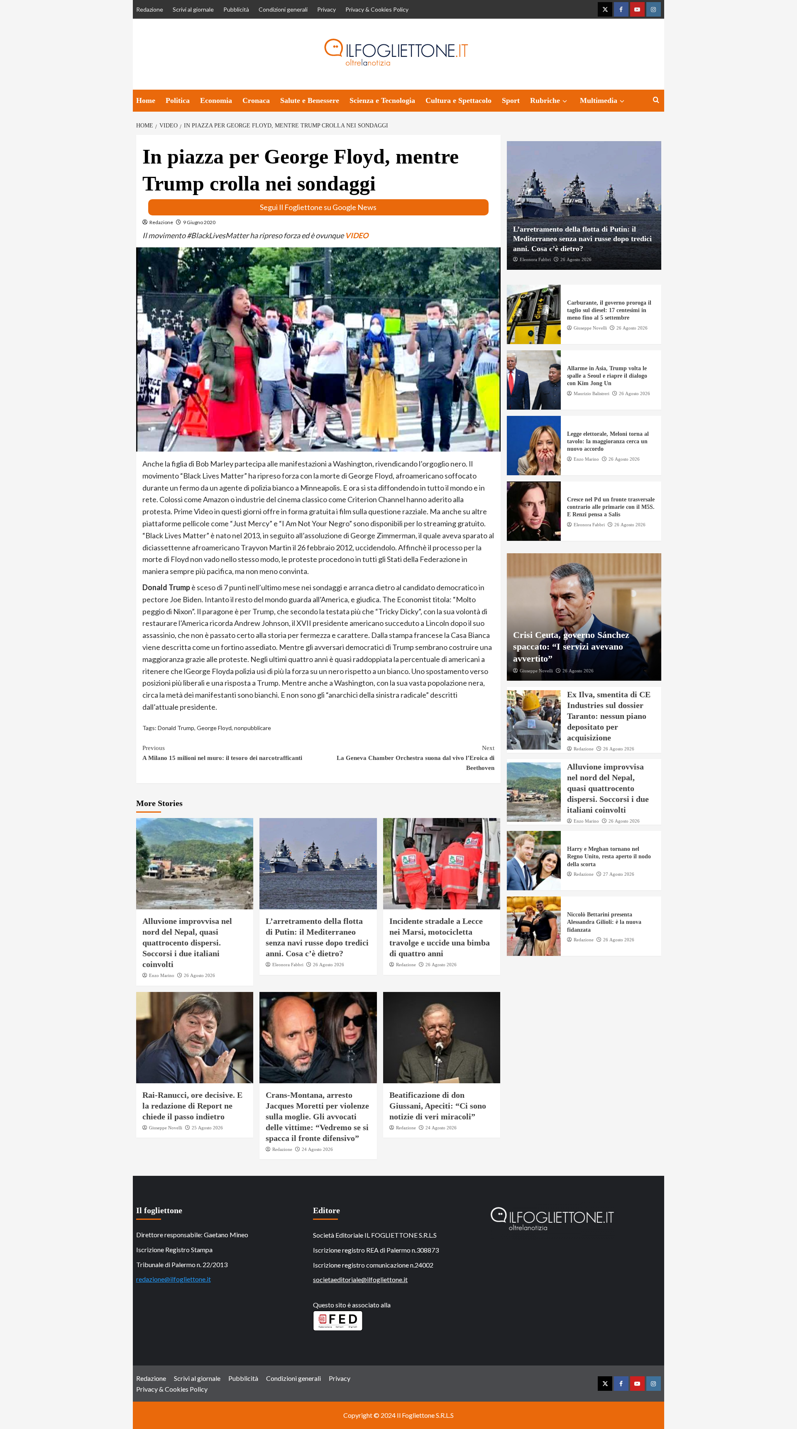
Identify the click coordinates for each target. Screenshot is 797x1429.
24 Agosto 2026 (317, 1149)
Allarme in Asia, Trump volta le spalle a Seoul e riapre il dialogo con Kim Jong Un (607, 376)
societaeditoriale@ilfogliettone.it (360, 1279)
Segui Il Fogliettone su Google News (318, 207)
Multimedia (598, 100)
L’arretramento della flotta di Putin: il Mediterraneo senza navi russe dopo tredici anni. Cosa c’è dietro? (582, 239)
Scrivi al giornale (193, 9)
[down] (565, 101)
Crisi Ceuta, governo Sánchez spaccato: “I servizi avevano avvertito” (571, 647)
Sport (511, 100)
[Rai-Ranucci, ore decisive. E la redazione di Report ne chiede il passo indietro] (195, 1037)
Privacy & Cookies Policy (376, 9)
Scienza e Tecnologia (382, 100)
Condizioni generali (283, 9)
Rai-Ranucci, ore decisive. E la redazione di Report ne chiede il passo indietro (192, 1105)
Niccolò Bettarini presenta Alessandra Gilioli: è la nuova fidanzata (604, 922)
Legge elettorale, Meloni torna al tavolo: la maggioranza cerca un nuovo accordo (608, 441)
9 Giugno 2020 (199, 222)
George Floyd (214, 727)
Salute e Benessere (309, 100)
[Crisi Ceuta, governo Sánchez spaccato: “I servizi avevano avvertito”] (584, 617)
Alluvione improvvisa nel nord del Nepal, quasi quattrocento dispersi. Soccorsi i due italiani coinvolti (187, 942)
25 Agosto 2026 (207, 1127)
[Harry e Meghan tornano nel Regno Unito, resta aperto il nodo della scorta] (534, 861)
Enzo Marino (161, 975)
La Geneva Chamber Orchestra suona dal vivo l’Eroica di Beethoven (415, 758)
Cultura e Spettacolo (458, 100)
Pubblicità (236, 9)
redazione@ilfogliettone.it (173, 1279)
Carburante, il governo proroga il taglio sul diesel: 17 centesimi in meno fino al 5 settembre (609, 310)
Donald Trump (176, 727)
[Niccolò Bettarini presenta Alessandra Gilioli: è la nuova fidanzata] (534, 926)
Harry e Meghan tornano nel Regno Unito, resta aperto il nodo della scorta (609, 856)
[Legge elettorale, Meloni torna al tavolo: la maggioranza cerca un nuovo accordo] (534, 446)
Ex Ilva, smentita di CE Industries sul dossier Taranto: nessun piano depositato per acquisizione (608, 716)
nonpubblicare (252, 727)
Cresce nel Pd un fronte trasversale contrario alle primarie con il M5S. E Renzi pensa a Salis (611, 507)
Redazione (149, 9)
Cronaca (256, 100)
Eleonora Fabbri (287, 964)
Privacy (326, 9)
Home (145, 100)
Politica (178, 100)
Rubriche (545, 100)
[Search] (656, 100)
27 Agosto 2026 (618, 874)
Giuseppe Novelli (165, 1127)
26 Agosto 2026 (199, 975)
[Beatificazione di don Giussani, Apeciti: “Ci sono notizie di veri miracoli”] (442, 1037)
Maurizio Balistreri (591, 393)
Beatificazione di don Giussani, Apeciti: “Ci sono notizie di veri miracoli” (437, 1105)
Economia (216, 100)
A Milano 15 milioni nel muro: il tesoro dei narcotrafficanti (222, 753)
